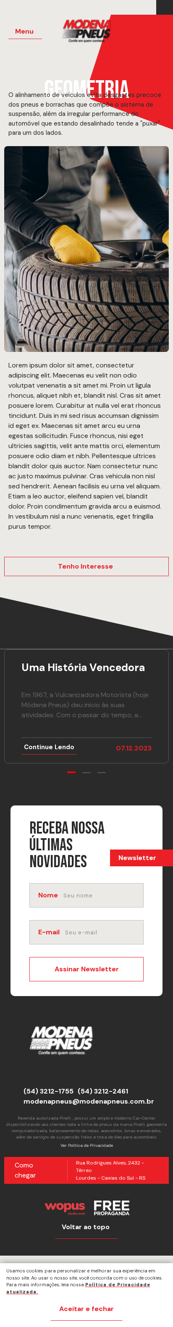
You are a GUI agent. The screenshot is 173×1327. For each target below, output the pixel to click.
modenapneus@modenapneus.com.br (89, 1101)
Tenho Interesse (85, 566)
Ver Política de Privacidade (86, 1145)
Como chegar (25, 1170)
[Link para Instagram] (167, 7)
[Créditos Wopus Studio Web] (65, 1208)
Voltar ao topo (86, 1226)
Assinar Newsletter (87, 969)
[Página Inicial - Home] (91, 33)
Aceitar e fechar (86, 1308)
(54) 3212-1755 (48, 1091)
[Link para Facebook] (162, 7)
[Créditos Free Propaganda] (111, 1208)
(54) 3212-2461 (103, 1091)
